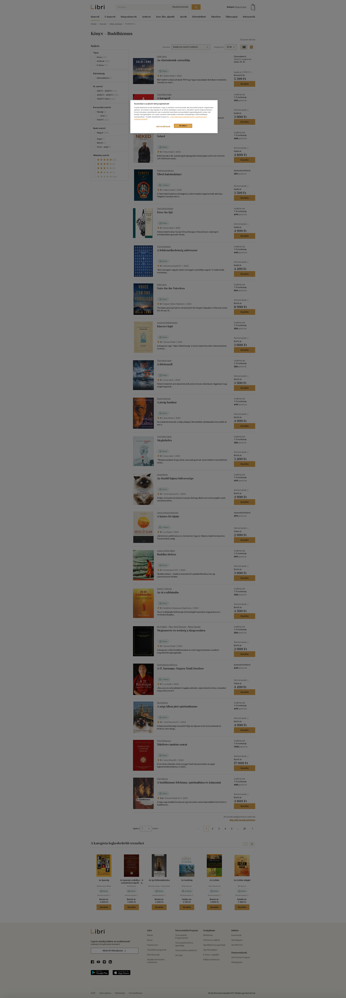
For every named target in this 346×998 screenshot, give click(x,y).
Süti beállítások (163, 126)
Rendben (183, 126)
